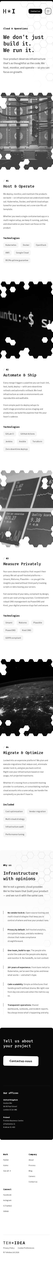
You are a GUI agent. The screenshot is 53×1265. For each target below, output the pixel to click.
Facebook (7, 1195)
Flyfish (6, 1160)
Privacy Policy (9, 1248)
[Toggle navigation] (48, 11)
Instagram (7, 1200)
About (31, 1160)
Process (32, 1165)
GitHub (6, 1211)
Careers (32, 1176)
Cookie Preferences (26, 1248)
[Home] (9, 11)
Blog (30, 1171)
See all (7, 1171)
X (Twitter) (7, 1206)
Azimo (5, 1165)
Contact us (33, 1181)
